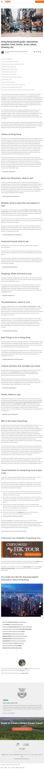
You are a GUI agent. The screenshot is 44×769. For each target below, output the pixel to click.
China (20, 767)
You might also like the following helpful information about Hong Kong (18, 89)
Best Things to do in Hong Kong (9, 74)
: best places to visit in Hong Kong (14, 640)
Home (3, 6)
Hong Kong (13, 6)
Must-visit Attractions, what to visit (10, 61)
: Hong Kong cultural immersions (15, 636)
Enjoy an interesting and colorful (12, 645)
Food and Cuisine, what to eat (9, 66)
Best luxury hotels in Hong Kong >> (11, 414)
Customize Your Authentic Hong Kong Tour (12, 87)
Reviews (17, 767)
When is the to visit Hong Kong (14, 622)
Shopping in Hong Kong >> (9, 295)
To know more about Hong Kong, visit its (14, 631)
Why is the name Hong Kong (8, 82)
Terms (9, 767)
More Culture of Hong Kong (9, 171)
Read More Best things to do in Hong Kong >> (13, 359)
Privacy (13, 767)
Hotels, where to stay (7, 79)
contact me (22, 670)
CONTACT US (39, 1)
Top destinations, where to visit (9, 71)
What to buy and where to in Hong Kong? (13, 643)
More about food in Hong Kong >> (10, 267)
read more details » (7, 710)
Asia (23, 767)
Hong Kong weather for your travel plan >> (12, 234)
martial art (34, 372)
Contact (5, 767)
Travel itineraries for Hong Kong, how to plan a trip (13, 84)
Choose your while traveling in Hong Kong (17, 626)
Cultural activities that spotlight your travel (12, 77)
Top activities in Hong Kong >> (9, 387)
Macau (14, 97)
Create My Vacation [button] (21, 729)
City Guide (8, 6)
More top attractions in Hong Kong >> (11, 196)
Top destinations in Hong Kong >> (10, 330)
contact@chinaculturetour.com (22, 758)
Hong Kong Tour (27, 566)
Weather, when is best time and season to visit (13, 64)
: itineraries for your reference (13, 633)
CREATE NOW (24, 673)
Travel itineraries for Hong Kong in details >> (13, 516)
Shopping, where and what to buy (10, 69)
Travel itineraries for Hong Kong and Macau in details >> (14, 531)
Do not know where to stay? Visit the (17, 629)
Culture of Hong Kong (7, 59)
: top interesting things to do (14, 638)
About (2, 767)
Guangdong (4, 97)
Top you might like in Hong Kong (13, 624)
